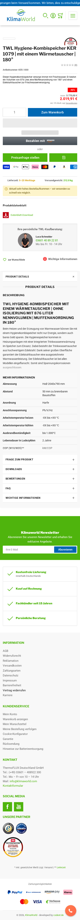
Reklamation (10, 660)
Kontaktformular (13, 785)
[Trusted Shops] (8, 828)
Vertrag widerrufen (14, 690)
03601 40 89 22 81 (47, 240)
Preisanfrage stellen (25, 157)
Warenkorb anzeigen (15, 719)
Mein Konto (10, 714)
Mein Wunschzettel (14, 724)
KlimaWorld (31, 915)
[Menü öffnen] (72, 16)
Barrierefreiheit (12, 685)
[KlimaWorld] (40, 845)
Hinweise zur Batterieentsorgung (23, 749)
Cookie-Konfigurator (15, 734)
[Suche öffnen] (45, 16)
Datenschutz (10, 675)
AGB (5, 651)
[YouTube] (18, 806)
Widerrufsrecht (12, 655)
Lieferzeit (61, 867)
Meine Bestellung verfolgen (19, 729)
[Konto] (53, 16)
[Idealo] (21, 828)
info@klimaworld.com (23, 781)
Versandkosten (12, 665)
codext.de (58, 915)
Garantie (8, 739)
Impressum (10, 680)
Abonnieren (65, 549)
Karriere (7, 695)
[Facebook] (7, 806)
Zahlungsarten (11, 670)
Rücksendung (11, 743)
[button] (40, 123)
